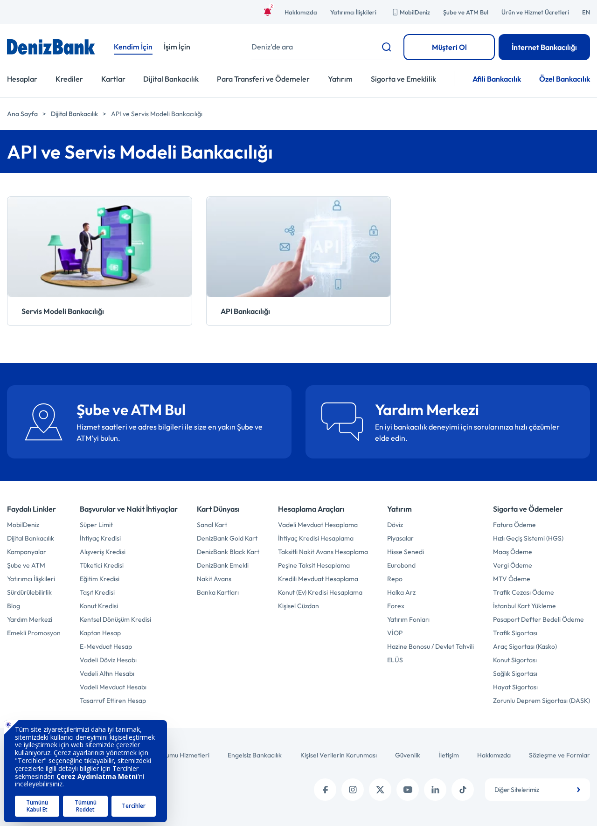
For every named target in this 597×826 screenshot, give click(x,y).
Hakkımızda (301, 12)
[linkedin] (435, 789)
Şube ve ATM (26, 565)
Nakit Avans (214, 579)
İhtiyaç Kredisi (100, 538)
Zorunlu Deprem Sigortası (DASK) (541, 700)
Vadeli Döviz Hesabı (108, 660)
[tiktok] (462, 789)
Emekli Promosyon (34, 633)
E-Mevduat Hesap (106, 646)
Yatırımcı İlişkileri (353, 12)
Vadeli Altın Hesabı (107, 673)
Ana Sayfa (22, 114)
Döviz (395, 525)
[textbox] (537, 789)
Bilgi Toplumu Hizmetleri (174, 755)
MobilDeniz (415, 12)
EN (586, 12)
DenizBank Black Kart (228, 552)
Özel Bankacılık (564, 78)
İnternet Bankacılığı (544, 47)
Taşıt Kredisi (97, 592)
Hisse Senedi (405, 552)
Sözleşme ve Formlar (559, 755)
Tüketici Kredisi (102, 565)
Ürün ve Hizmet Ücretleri (535, 12)
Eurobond (401, 565)
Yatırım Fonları (408, 619)
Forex (395, 606)
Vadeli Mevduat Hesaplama (318, 525)
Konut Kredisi (99, 606)
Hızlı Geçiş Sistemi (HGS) (528, 538)
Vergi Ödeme (512, 565)
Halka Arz (401, 592)
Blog (13, 606)
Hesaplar (22, 78)
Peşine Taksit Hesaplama (314, 565)
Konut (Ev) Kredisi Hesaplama (320, 592)
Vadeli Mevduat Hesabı (113, 687)
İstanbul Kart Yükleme (524, 606)
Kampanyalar (26, 552)
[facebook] (325, 789)
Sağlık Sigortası (515, 673)
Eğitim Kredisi (99, 579)
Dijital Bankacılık (171, 78)
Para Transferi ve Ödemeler (263, 78)
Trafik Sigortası (515, 633)
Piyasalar (400, 538)
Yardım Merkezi (29, 619)
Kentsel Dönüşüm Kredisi (115, 619)
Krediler (69, 78)
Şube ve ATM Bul (465, 12)
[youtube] (407, 789)
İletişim (448, 755)
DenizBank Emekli (223, 565)
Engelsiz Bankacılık (255, 755)
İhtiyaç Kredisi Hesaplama (316, 538)
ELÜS (395, 660)
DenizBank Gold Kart (227, 538)
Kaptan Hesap (100, 633)
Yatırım (340, 78)
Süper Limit (96, 525)
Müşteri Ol (449, 47)
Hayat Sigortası (515, 687)
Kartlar (113, 78)
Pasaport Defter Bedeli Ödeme (538, 619)
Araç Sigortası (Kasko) (525, 646)
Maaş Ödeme (512, 552)
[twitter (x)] (380, 789)
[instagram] (352, 789)
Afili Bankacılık (496, 78)
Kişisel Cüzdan (298, 606)
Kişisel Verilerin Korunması (338, 755)
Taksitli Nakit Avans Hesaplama (323, 552)
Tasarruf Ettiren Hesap (113, 700)
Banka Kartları (218, 592)
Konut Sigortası (515, 660)
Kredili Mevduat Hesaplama (318, 579)
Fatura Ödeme (514, 525)
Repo (395, 579)
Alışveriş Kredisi (102, 552)
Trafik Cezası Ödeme (523, 592)
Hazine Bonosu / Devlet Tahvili (430, 646)
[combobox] (537, 789)
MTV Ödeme (511, 579)
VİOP (395, 633)
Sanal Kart (212, 525)
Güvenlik (407, 755)
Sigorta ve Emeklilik (403, 78)
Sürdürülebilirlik (29, 592)
